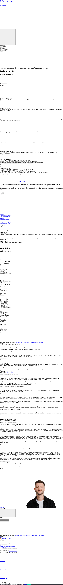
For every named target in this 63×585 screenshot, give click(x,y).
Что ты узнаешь (2, 46)
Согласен (29, 584)
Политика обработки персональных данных (7, 546)
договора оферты (41, 342)
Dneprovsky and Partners (38, 187)
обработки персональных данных (21, 342)
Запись (1, 51)
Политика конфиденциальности (5, 545)
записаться (2, 271)
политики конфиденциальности (32, 342)
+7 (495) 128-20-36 (3, 5)
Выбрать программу (3, 83)
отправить (1, 343)
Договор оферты (3, 547)
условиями (25, 584)
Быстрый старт (2, 45)
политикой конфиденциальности (13, 551)
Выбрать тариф (2, 48)
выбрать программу (3, 544)
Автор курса (2, 47)
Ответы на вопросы (3, 50)
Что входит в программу (4, 49)
